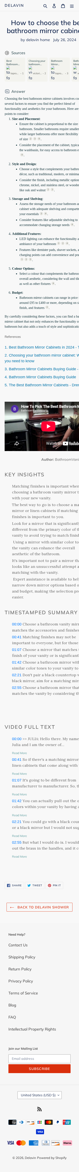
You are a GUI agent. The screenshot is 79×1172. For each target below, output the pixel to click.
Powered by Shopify (52, 1158)
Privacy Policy (20, 981)
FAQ (12, 1017)
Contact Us (18, 945)
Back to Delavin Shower (42, 907)
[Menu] (71, 5)
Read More (19, 753)
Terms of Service (23, 993)
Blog (12, 1005)
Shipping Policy (21, 957)
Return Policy (20, 969)
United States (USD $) (38, 1095)
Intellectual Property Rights (32, 1029)
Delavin (14, 5)
